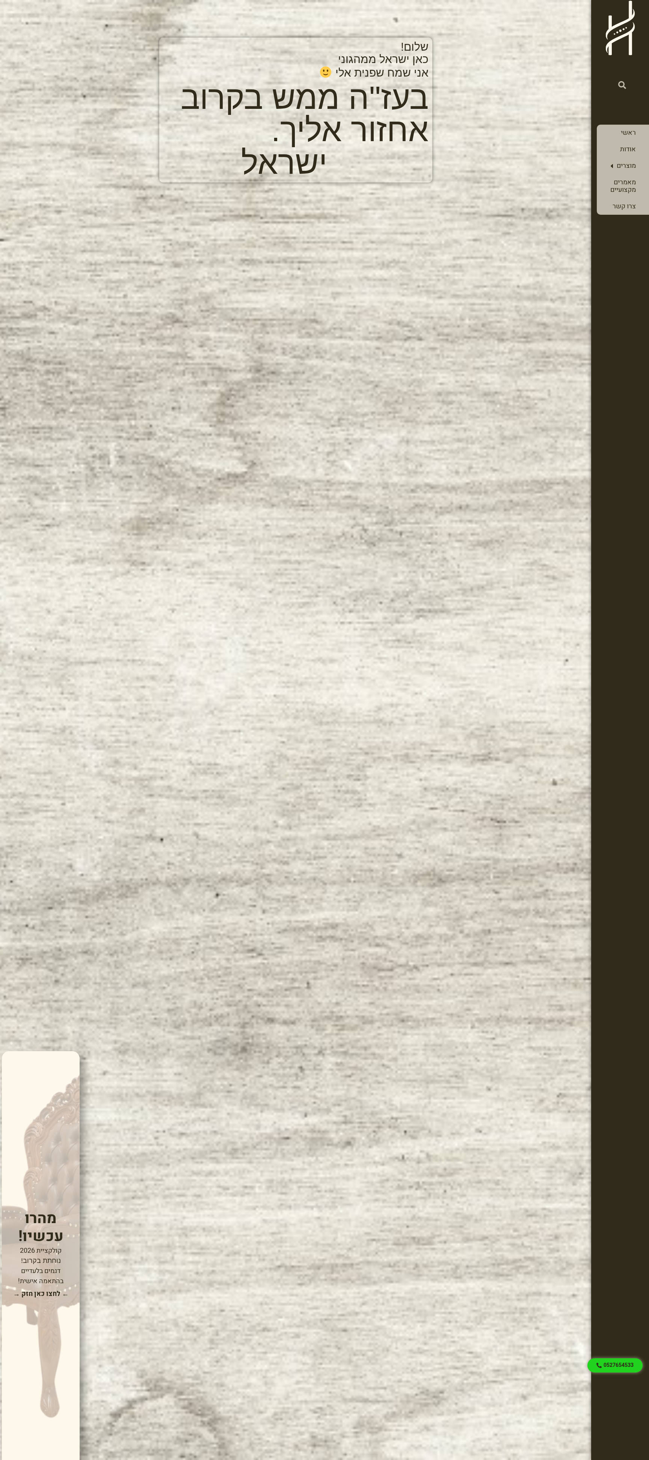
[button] (622, 85)
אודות (628, 149)
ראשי (628, 133)
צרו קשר (624, 206)
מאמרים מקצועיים (623, 186)
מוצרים (626, 166)
